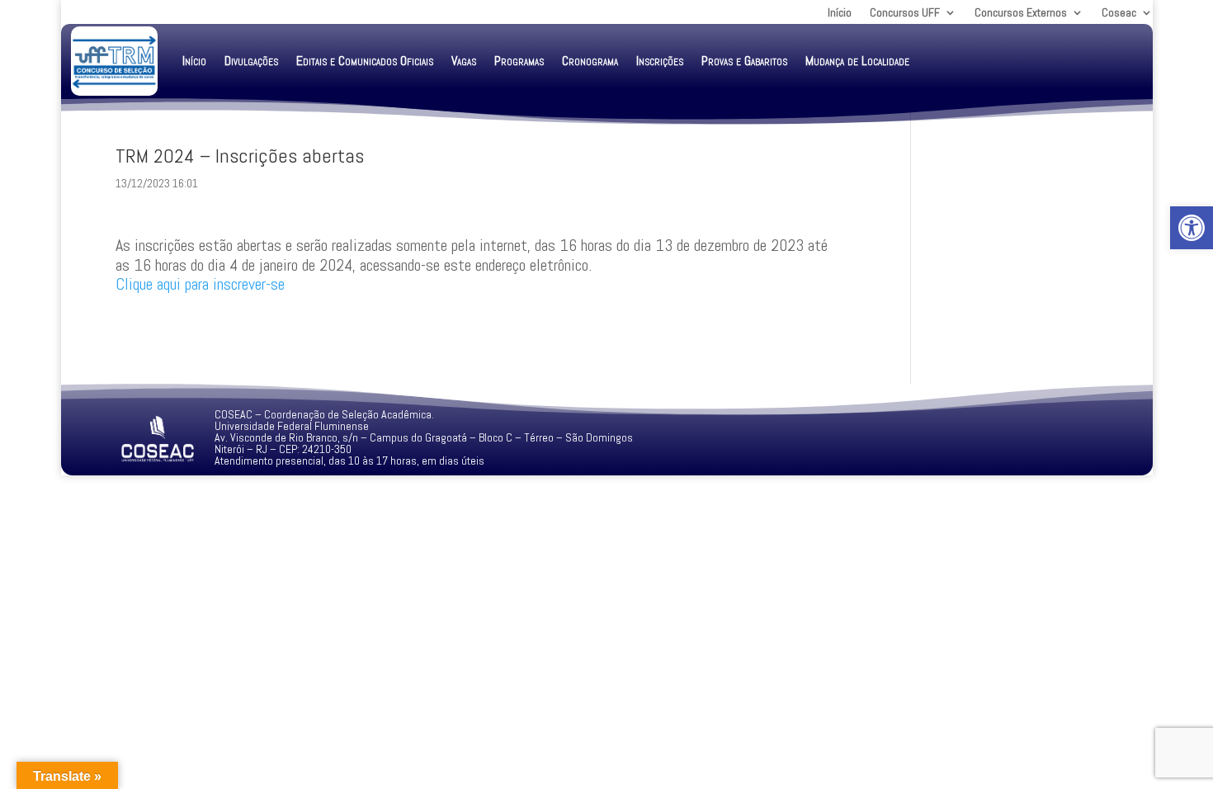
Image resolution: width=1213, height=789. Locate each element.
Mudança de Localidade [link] (857, 60)
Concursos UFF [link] (905, 13)
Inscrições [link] (659, 60)
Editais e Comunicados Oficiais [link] (364, 60)
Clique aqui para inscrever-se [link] (200, 284)
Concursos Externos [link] (1021, 13)
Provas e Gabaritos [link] (744, 60)
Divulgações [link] (251, 60)
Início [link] (840, 13)
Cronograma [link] (590, 60)
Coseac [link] (1119, 13)
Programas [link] (519, 60)
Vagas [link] (463, 60)
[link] (1191, 227)
